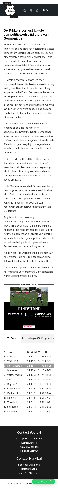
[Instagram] (37, 10)
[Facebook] (25, 10)
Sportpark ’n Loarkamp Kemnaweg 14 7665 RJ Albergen (29, 442)
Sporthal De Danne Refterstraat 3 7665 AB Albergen (29, 469)
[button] (43, 481)
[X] (31, 10)
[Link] (10, 10)
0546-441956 (31, 451)
